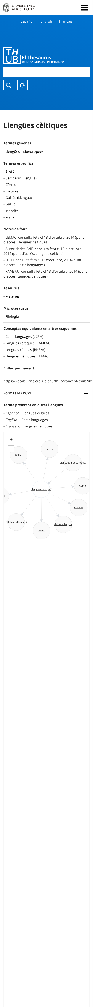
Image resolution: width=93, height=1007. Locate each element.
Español (27, 21)
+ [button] (11, 439)
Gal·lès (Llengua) (18, 197)
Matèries (12, 296)
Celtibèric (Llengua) (21, 178)
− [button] (11, 448)
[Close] (84, 8)
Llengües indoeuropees (24, 151)
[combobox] (46, 72)
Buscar (8, 85)
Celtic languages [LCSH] (24, 336)
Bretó (9, 171)
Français (66, 21)
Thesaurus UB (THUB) (33, 55)
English (46, 21)
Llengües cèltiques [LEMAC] (27, 356)
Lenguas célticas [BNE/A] (25, 349)
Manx (9, 217)
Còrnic (10, 184)
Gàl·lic (10, 204)
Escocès (11, 191)
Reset (22, 85)
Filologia (12, 316)
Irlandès (12, 210)
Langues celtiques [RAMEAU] (28, 343)
